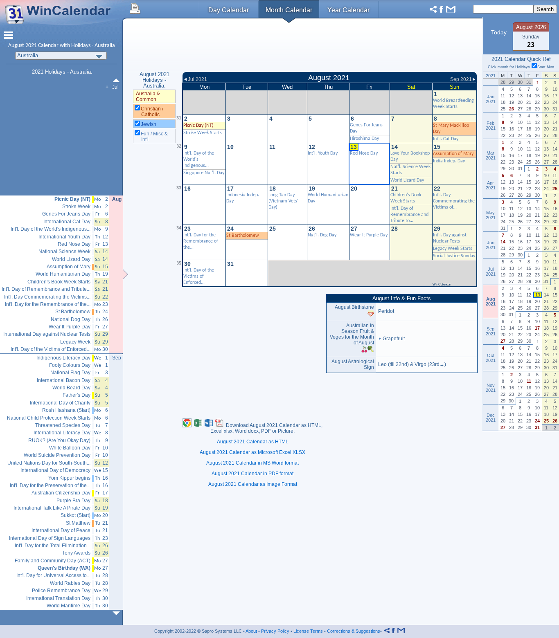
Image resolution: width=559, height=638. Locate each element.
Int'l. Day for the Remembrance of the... (200, 241)
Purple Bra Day (73, 500)
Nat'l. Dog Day (322, 235)
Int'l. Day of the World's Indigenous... (50, 229)
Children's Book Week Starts (58, 282)
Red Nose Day (74, 244)
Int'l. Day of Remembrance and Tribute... (46, 289)
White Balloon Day (69, 448)
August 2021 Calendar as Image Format (252, 484)
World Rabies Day (70, 583)
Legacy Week (75, 342)
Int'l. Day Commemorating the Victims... (47, 297)
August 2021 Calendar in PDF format (252, 473)
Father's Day (76, 395)
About (251, 631)
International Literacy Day (62, 433)
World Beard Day (71, 388)
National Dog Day (70, 319)
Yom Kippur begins (69, 478)
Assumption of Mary (453, 153)
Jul (115, 87)
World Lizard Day (407, 180)
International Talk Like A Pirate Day (52, 508)
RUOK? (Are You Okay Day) (59, 440)
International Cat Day (66, 222)
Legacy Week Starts (452, 248)
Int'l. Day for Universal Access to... (53, 575)
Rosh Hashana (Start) (66, 410)
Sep (116, 358)
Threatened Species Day (62, 425)
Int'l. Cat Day (445, 139)
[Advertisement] (329, 46)
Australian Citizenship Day (61, 493)
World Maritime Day (68, 606)
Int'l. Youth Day (323, 153)
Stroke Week (76, 206)
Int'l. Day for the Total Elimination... (52, 545)
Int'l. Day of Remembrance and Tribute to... (409, 214)
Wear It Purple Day (369, 235)
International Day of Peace (61, 530)
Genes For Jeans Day (66, 214)
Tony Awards (76, 553)
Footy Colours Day (69, 365)
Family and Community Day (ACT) (52, 561)
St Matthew (78, 523)
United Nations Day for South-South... (48, 463)
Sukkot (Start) (75, 515)
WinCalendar (442, 284)
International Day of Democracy (55, 470)
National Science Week (64, 251)
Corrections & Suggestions (353, 631)
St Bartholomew (242, 235)
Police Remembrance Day (61, 590)
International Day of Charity (60, 403)
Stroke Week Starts (202, 132)
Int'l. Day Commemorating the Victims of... (454, 201)
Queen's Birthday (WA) (64, 568)
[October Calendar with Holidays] (118, 613)
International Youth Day (64, 237)
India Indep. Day (449, 161)
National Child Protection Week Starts (48, 418)
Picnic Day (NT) (72, 199)
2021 (31, 45)
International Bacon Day (63, 380)
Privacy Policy (275, 631)
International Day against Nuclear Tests (46, 334)
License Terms (308, 631)
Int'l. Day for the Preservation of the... (50, 485)
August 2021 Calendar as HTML (253, 442)
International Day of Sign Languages (49, 538)
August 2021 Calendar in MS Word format (252, 463)
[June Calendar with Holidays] (118, 80)
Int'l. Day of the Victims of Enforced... (198, 276)
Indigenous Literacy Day (63, 358)
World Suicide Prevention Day (57, 455)
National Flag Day (70, 372)
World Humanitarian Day (63, 274)
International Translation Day (58, 598)
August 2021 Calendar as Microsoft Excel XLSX (252, 452)
